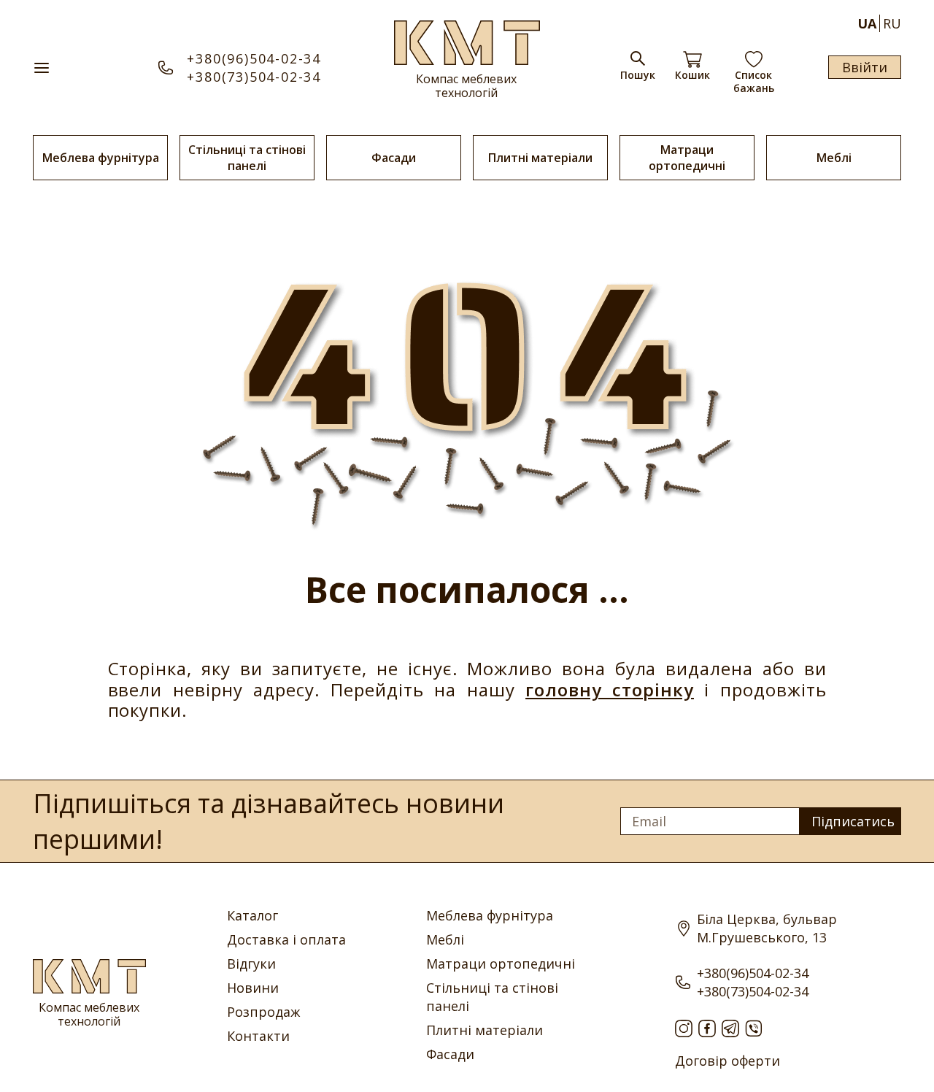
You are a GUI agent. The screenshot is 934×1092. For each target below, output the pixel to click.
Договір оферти (727, 1060)
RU (892, 23)
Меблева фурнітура (100, 158)
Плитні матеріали (540, 158)
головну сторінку (609, 689)
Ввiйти (864, 67)
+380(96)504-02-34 (254, 58)
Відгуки (251, 963)
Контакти (258, 1036)
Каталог (252, 915)
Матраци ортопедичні (687, 158)
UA (866, 23)
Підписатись (853, 821)
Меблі (834, 158)
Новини (253, 987)
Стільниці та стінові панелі (247, 158)
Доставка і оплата (286, 939)
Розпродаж (263, 1011)
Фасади (393, 158)
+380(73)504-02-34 (254, 76)
